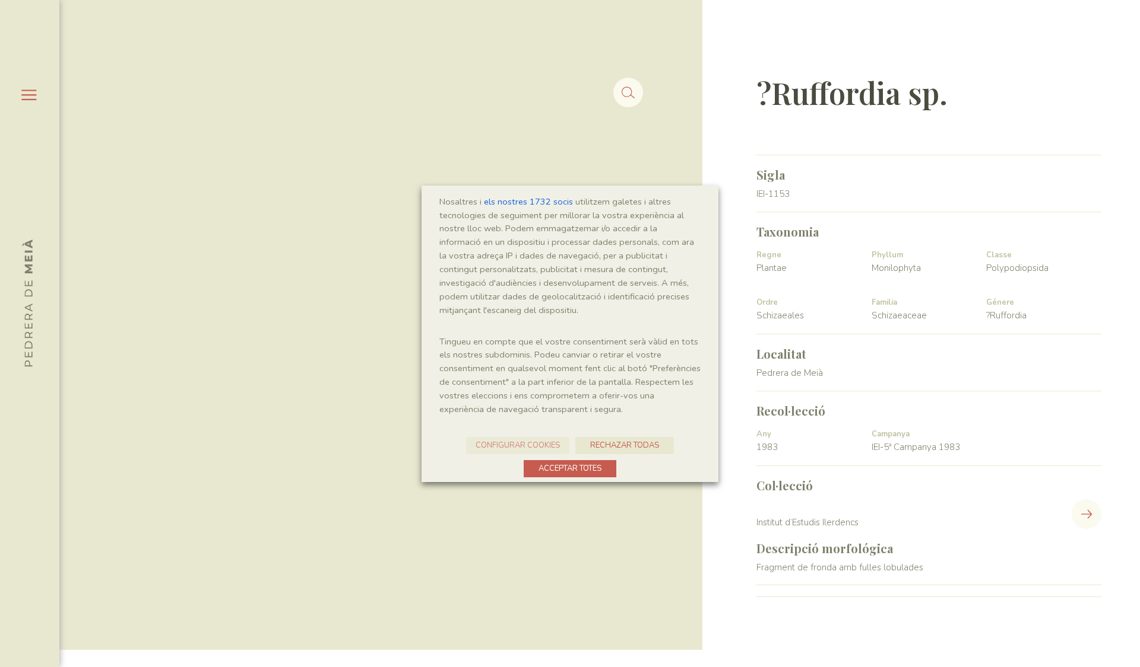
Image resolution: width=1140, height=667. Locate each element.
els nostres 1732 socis (528, 202)
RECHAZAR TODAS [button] (624, 445)
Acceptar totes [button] (570, 468)
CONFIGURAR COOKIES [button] (518, 445)
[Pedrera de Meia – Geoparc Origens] (27, 303)
